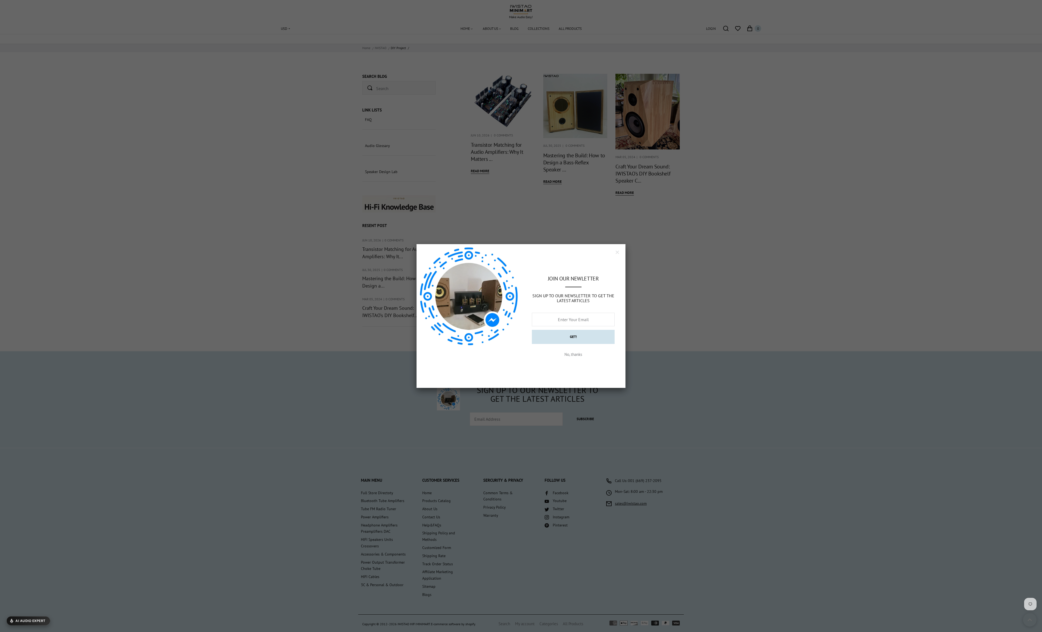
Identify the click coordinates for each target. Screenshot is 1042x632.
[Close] (617, 252)
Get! (573, 336)
